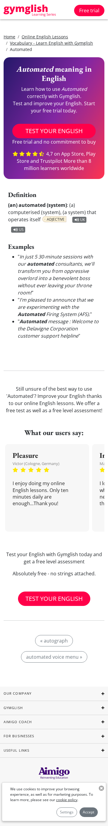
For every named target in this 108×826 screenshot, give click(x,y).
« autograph (54, 640)
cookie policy (66, 799)
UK (82, 219)
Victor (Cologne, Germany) (36, 463)
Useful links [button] (16, 750)
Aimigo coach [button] (18, 722)
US (21, 229)
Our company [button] (18, 693)
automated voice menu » (54, 657)
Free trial (89, 10)
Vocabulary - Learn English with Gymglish (51, 43)
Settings (67, 812)
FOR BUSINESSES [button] (19, 736)
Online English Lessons (45, 37)
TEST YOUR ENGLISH (54, 131)
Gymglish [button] (13, 707)
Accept (88, 812)
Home (9, 37)
